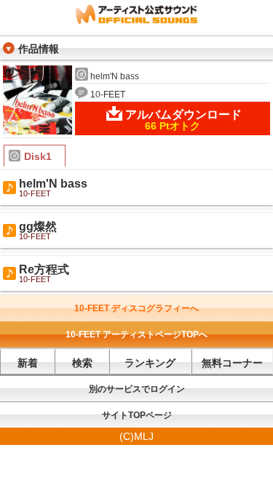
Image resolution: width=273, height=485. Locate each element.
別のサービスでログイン (137, 389)
